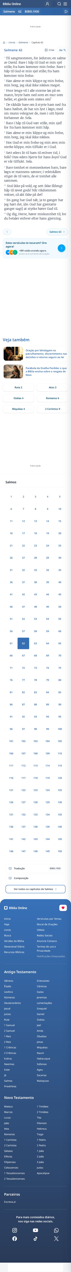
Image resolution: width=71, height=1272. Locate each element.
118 (35, 778)
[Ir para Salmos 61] (7, 232)
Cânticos (42, 986)
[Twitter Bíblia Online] (56, 1238)
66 (11, 655)
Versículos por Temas (49, 918)
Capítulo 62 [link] (37, 42)
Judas (40, 1167)
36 (11, 582)
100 (60, 729)
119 (47, 778)
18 (35, 533)
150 (60, 851)
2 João (40, 1156)
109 (47, 753)
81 (11, 692)
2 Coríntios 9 (52, 409)
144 (47, 839)
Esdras (8, 1058)
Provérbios (10, 1086)
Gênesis (8, 980)
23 (35, 545)
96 (11, 729)
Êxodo (7, 986)
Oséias (41, 1019)
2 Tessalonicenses (14, 1178)
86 (11, 704)
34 (47, 570)
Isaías (40, 991)
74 (47, 667)
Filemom (42, 1123)
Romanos (9, 1134)
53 (35, 618)
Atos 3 (52, 387)
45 (59, 594)
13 (35, 521)
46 (11, 606)
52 (23, 618)
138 (35, 826)
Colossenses (11, 1167)
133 (35, 814)
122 (23, 790)
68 (35, 655)
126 (11, 802)
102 (23, 741)
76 (11, 680)
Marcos (8, 1112)
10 (59, 509)
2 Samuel (9, 1030)
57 (23, 631)
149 (47, 851)
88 (35, 704)
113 (35, 765)
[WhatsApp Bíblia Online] (56, 1230)
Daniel (40, 1014)
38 (35, 582)
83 (35, 692)
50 (59, 606)
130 (60, 802)
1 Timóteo (42, 1106)
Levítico (8, 991)
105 (60, 741)
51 (11, 618)
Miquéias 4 (18, 409)
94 (47, 716)
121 (11, 790)
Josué (7, 1008)
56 (11, 631)
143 (35, 839)
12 (23, 521)
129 (47, 802)
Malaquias (43, 1080)
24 (47, 545)
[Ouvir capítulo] (66, 11)
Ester (7, 1069)
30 (59, 557)
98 (35, 729)
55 (59, 618)
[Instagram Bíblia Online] (14, 1230)
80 (59, 680)
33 (35, 570)
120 (60, 778)
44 (47, 594)
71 (11, 667)
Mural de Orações (47, 924)
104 (47, 741)
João (6, 1123)
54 (47, 618)
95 (59, 716)
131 (11, 814)
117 (23, 778)
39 (47, 582)
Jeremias (42, 997)
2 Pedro (41, 1145)
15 (59, 521)
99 (47, 729)
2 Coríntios (10, 1145)
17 (23, 533)
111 (11, 765)
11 (11, 521)
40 (59, 582)
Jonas (40, 1041)
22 (23, 545)
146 (11, 851)
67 (23, 655)
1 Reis (7, 1036)
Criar (51, 50)
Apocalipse (43, 1173)
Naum (40, 1053)
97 (23, 729)
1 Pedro (41, 1139)
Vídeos (40, 929)
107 (23, 753)
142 (23, 839)
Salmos (8, 1080)
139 (47, 826)
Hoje (6, 924)
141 (11, 839)
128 (35, 802)
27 (23, 557)
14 (47, 521)
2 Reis (7, 1041)
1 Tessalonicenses (14, 1173)
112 (23, 765)
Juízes (7, 1014)
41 (11, 594)
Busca (7, 935)
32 (23, 570)
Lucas (7, 1117)
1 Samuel (9, 1025)
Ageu (40, 1069)
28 (35, 557)
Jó (5, 1075)
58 (35, 631)
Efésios (8, 1156)
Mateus (8, 1106)
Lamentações (44, 1003)
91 (11, 716)
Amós (40, 1030)
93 (35, 716)
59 (47, 631)
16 (11, 533)
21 (11, 545)
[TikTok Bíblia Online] (35, 1238)
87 (23, 704)
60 (59, 631)
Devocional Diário (14, 946)
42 (23, 594)
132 (23, 814)
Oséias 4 (18, 398)
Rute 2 (18, 387)
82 (23, 692)
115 (60, 765)
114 (47, 765)
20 (59, 533)
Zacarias (42, 1075)
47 (23, 606)
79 (47, 680)
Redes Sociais (45, 935)
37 (23, 582)
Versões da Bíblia (14, 941)
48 (35, 606)
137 (23, 826)
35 (59, 570)
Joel (39, 1025)
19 (47, 533)
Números (9, 997)
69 (47, 655)
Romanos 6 (52, 398)
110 (60, 753)
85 (59, 692)
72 (23, 667)
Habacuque (43, 1058)
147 (23, 851)
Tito (39, 1117)
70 (59, 655)
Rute (6, 1019)
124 (47, 790)
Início (7, 918)
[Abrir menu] (65, 4)
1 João (40, 1151)
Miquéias (42, 1047)
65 (59, 643)
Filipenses (10, 1162)
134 (47, 814)
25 (59, 545)
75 (59, 667)
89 (47, 704)
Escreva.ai (10, 1201)
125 (60, 790)
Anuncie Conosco (47, 941)
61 (11, 643)
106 (11, 753)
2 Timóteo (42, 1112)
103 (35, 741)
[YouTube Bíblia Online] (35, 1230)
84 (47, 692)
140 (60, 826)
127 (23, 802)
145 (60, 839)
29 (47, 557)
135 (60, 814)
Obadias (42, 1036)
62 (19, 11)
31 (11, 570)
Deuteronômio (12, 1003)
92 (23, 716)
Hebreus (42, 1128)
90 (59, 704)
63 (35, 643)
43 (35, 594)
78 (35, 680)
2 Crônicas (10, 1053)
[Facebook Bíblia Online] (14, 1238)
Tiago (40, 1134)
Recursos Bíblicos (14, 952)
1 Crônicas (10, 1047)
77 (23, 680)
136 (11, 826)
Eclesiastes (43, 980)
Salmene (23, 42)
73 (35, 667)
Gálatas (8, 1151)
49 (47, 606)
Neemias (9, 1064)
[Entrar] (47, 4)
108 (35, 753)
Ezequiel (42, 1008)
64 (47, 643)
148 (35, 851)
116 (11, 778)
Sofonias (42, 1064)
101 (11, 741)
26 (11, 557)
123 (35, 790)
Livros (12, 42)
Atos (6, 1128)
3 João (40, 1162)
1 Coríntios (10, 1139)
